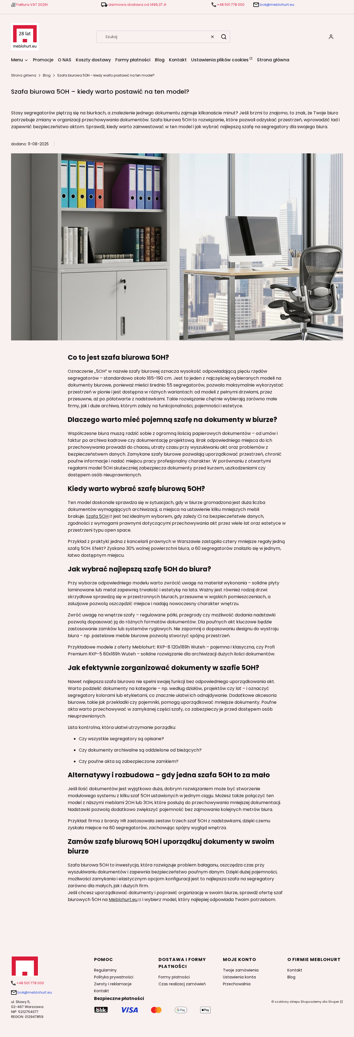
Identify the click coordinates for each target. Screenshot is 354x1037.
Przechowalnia (237, 984)
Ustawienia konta (239, 977)
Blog (47, 75)
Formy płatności (174, 977)
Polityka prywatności (113, 977)
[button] (224, 36)
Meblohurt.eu (123, 899)
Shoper (333, 1001)
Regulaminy (105, 970)
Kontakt (101, 991)
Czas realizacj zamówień (182, 984)
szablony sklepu (287, 1001)
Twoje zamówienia (241, 970)
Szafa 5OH (97, 516)
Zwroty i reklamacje (113, 984)
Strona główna (23, 75)
